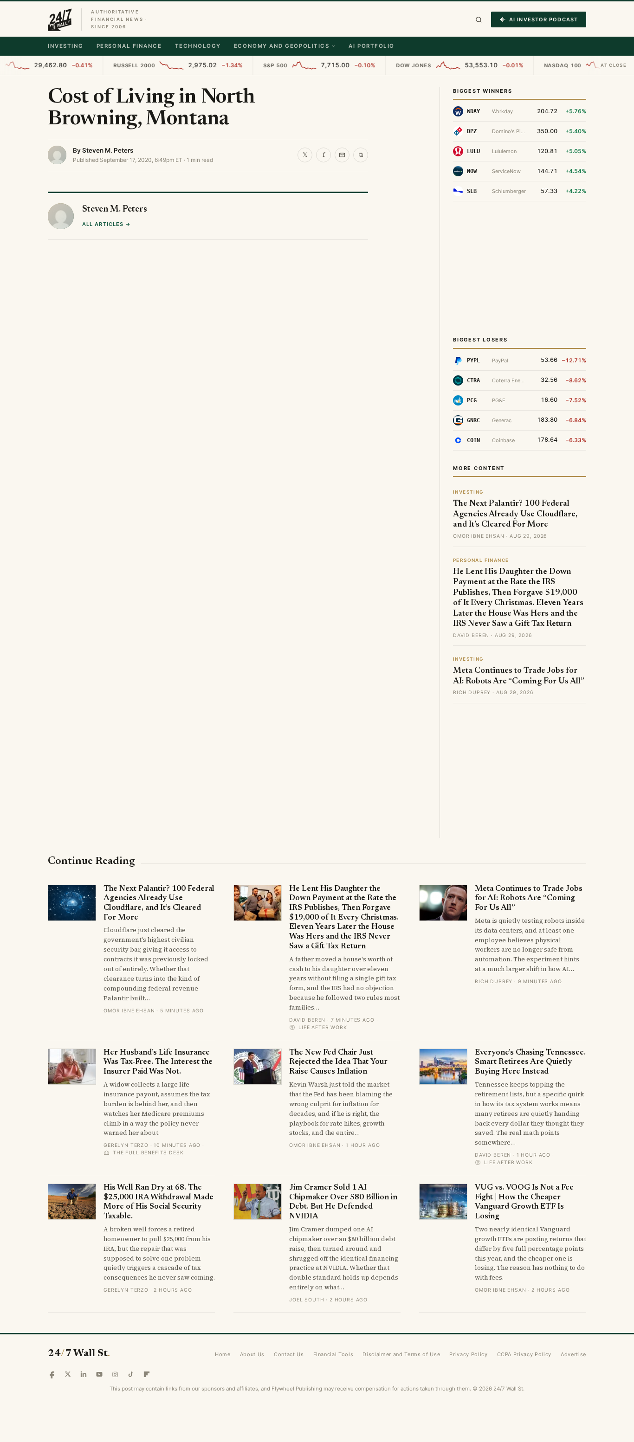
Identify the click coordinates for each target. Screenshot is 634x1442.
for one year (118, 286)
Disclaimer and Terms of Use (401, 1354)
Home (223, 1354)
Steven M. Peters (107, 150)
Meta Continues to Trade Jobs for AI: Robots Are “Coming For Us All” (528, 898)
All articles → (106, 464)
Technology (198, 46)
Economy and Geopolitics (281, 46)
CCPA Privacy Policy (524, 1354)
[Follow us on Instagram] (115, 1374)
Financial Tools (333, 1354)
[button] (479, 20)
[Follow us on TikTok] (131, 1374)
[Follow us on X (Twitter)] (68, 1374)
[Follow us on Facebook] (52, 1374)
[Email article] (342, 155)
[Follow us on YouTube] (99, 1374)
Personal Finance (129, 46)
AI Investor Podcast (543, 19)
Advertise (573, 1354)
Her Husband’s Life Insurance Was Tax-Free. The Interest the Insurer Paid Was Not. (158, 1062)
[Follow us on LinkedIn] (83, 1374)
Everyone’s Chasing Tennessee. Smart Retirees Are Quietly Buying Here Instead (530, 1062)
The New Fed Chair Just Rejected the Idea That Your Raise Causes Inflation (338, 1062)
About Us (252, 1354)
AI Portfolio (371, 46)
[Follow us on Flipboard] (146, 1374)
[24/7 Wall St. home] (60, 19)
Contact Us (289, 1354)
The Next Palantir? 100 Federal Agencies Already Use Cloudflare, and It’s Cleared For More (515, 514)
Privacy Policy (468, 1354)
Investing (66, 46)
